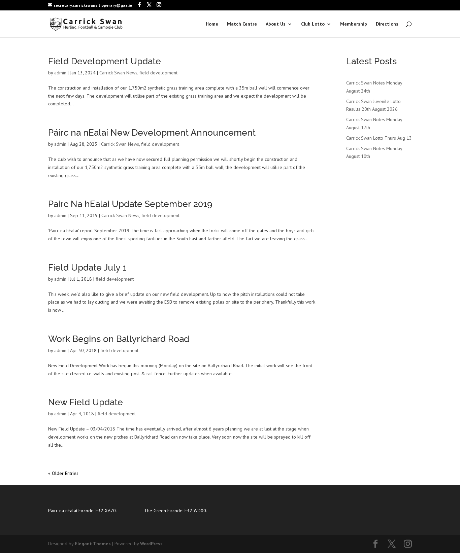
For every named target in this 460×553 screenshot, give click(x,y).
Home (212, 24)
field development (158, 73)
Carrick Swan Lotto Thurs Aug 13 (379, 138)
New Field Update (85, 402)
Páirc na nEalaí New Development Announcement (152, 133)
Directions (387, 24)
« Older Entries (63, 473)
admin (60, 73)
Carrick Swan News (118, 73)
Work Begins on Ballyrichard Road (118, 339)
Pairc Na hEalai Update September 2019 (130, 204)
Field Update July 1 (87, 268)
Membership (353, 24)
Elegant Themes (93, 544)
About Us (276, 24)
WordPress (151, 544)
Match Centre (242, 24)
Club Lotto (313, 24)
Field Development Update (104, 61)
